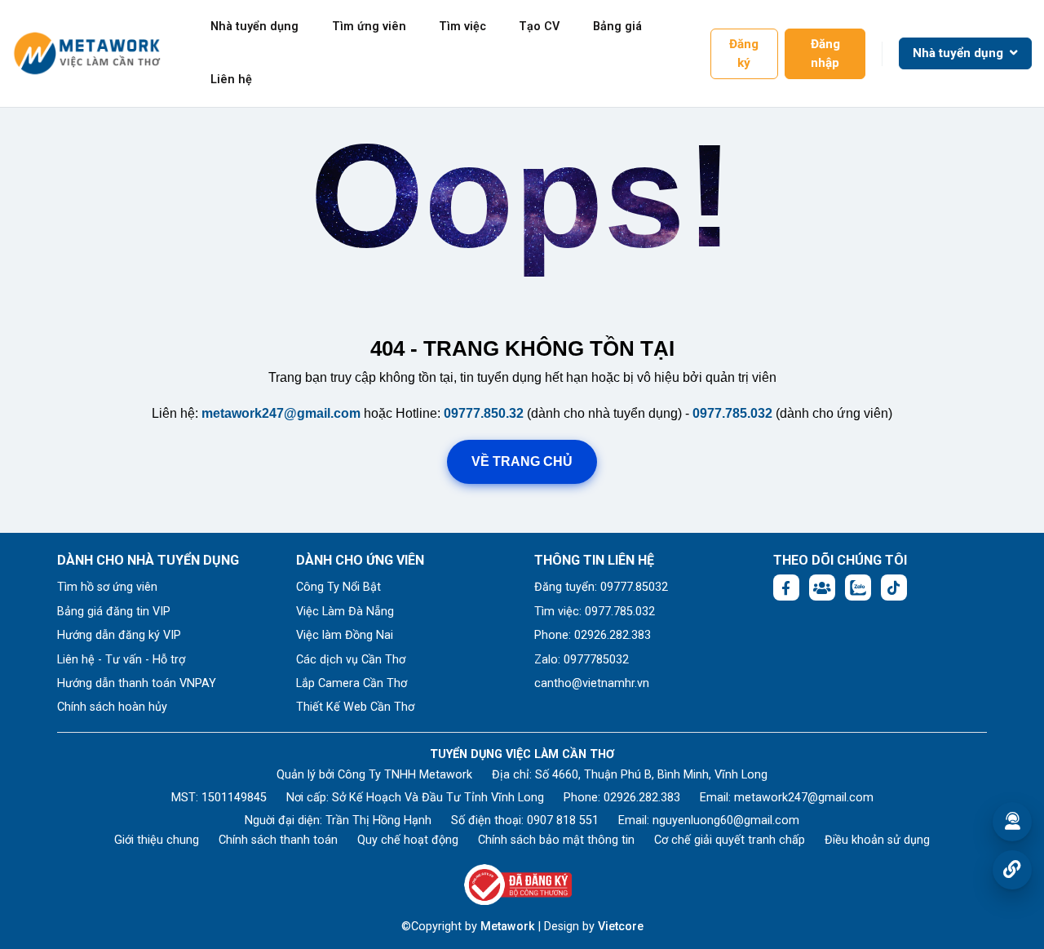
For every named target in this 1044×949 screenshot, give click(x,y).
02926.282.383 (642, 798)
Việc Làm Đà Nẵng (345, 612)
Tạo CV (539, 26)
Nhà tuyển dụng (254, 26)
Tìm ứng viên (369, 26)
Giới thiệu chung (156, 840)
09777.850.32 (484, 413)
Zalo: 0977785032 (581, 660)
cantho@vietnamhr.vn (591, 683)
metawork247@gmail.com (281, 413)
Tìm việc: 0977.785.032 (594, 612)
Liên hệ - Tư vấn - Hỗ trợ (121, 660)
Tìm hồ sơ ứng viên (107, 587)
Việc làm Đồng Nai (344, 635)
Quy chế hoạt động (407, 840)
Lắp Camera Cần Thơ (351, 683)
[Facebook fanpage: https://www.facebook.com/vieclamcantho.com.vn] (786, 587)
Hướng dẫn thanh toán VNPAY (136, 683)
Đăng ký (744, 53)
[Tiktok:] (894, 587)
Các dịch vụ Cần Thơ (350, 660)
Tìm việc (462, 26)
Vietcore (621, 926)
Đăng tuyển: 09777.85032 (601, 587)
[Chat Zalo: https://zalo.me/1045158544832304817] (858, 587)
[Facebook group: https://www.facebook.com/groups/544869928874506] (822, 587)
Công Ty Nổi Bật (338, 587)
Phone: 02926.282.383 (592, 635)
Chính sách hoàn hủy (112, 707)
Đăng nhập (825, 53)
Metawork (507, 926)
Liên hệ (231, 79)
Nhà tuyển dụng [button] (959, 53)
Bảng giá (617, 26)
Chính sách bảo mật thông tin (556, 840)
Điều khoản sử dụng (877, 840)
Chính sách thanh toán (278, 840)
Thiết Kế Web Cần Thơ (355, 707)
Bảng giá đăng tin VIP (113, 612)
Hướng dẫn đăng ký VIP (119, 635)
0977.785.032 (732, 413)
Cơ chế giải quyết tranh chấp (729, 840)
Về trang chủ (522, 461)
